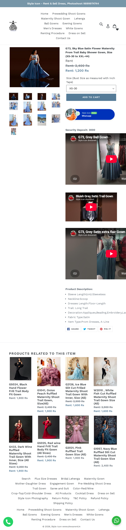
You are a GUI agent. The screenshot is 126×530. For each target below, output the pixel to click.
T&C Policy (80, 498)
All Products (63, 493)
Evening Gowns (72, 23)
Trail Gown (39, 488)
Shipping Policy (63, 503)
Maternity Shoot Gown (55, 18)
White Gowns (74, 28)
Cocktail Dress (84, 493)
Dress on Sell (77, 33)
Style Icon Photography (33, 498)
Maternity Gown (94, 478)
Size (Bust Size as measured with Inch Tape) (90, 80)
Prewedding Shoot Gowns (68, 13)
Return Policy (60, 498)
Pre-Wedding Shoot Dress (94, 483)
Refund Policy (99, 498)
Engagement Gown (62, 483)
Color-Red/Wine (83, 488)
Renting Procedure (52, 33)
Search (26, 478)
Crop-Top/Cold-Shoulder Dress (31, 493)
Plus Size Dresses (46, 478)
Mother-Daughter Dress (30, 483)
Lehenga (79, 18)
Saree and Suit (59, 488)
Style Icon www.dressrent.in (65, 526)
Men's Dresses (52, 28)
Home (44, 13)
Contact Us (63, 38)
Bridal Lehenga (70, 478)
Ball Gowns (51, 23)
